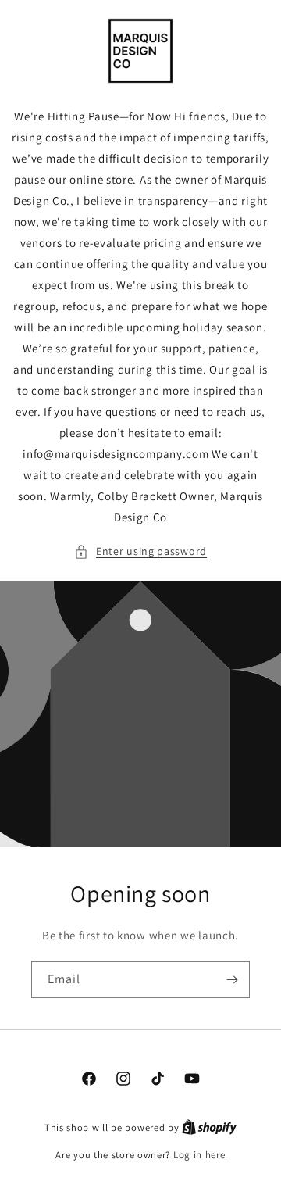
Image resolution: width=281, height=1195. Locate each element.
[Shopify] (209, 1127)
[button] (140, 551)
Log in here (199, 1154)
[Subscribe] (232, 979)
